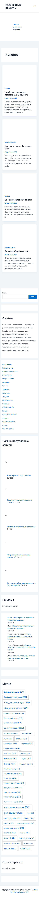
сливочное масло (14, 828)
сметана (10, 833)
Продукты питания (9, 415)
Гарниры (5, 386)
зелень (21, 739)
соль (9, 838)
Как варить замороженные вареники (21, 527)
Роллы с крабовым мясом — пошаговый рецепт (20, 636)
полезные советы (13, 773)
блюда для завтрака (15, 697)
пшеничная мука (13, 802)
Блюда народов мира (10, 372)
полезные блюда (12, 769)
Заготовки (6, 393)
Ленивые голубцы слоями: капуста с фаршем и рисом (22, 647)
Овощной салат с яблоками (18, 200)
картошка (27, 744)
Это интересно (8, 429)
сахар (29, 818)
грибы (8, 739)
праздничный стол (13, 788)
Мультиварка (7, 400)
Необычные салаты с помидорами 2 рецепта (16, 93)
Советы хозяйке (10, 142)
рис (31, 813)
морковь (10, 758)
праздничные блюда (14, 783)
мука (26, 758)
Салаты (7, 88)
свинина (9, 823)
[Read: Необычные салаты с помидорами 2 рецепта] (19, 75)
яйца (25, 848)
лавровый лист (12, 748)
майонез (10, 753)
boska (10, 618)
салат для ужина (12, 818)
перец (9, 764)
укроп (28, 843)
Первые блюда (10, 247)
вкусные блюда (14, 728)
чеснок (10, 848)
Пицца (4, 411)
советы (24, 833)
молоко (25, 753)
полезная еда (26, 764)
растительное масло (17, 807)
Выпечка (5, 382)
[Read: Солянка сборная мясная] (19, 234)
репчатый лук (13, 813)
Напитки (5, 404)
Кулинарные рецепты (13, 6)
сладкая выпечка (26, 823)
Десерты (5, 389)
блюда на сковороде (14, 713)
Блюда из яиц (7, 368)
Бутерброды (7, 375)
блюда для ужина (16, 708)
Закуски (5, 397)
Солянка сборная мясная (17, 251)
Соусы (4, 425)
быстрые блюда (12, 723)
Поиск (4, 293)
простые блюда (12, 797)
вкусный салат (11, 733)
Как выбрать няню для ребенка (19, 476)
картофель (10, 744)
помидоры (10, 778)
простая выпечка (12, 792)
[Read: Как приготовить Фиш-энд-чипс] (19, 129)
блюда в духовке (14, 692)
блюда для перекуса (17, 702)
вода (27, 733)
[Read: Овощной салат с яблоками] (19, 182)
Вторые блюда (8, 379)
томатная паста (12, 843)
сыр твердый (26, 838)
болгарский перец (13, 718)
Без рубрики (7, 364)
